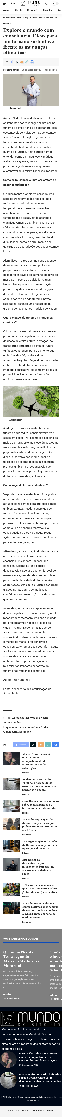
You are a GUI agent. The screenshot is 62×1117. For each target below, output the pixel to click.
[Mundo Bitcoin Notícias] (31, 3)
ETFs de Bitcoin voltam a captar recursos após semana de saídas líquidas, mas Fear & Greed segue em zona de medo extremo (40, 910)
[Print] (32, 62)
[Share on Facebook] (11, 62)
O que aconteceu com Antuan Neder (25, 727)
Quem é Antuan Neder (17, 731)
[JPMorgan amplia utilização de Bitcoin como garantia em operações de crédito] (11, 846)
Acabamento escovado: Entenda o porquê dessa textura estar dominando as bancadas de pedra (40, 1078)
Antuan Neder (12, 722)
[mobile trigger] (6, 3)
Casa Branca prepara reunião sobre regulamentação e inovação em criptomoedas (40, 805)
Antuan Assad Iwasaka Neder (30, 717)
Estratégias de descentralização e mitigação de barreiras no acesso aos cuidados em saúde (38, 866)
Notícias (7, 23)
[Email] (22, 62)
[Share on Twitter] (16, 62)
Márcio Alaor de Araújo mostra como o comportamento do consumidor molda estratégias (36, 761)
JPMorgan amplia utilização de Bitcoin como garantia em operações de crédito (40, 845)
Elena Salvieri (13, 70)
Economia (26, 835)
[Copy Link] (27, 62)
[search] (47, 3)
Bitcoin (25, 853)
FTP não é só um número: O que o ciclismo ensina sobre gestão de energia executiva (39, 889)
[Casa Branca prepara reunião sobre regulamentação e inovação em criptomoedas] (11, 806)
